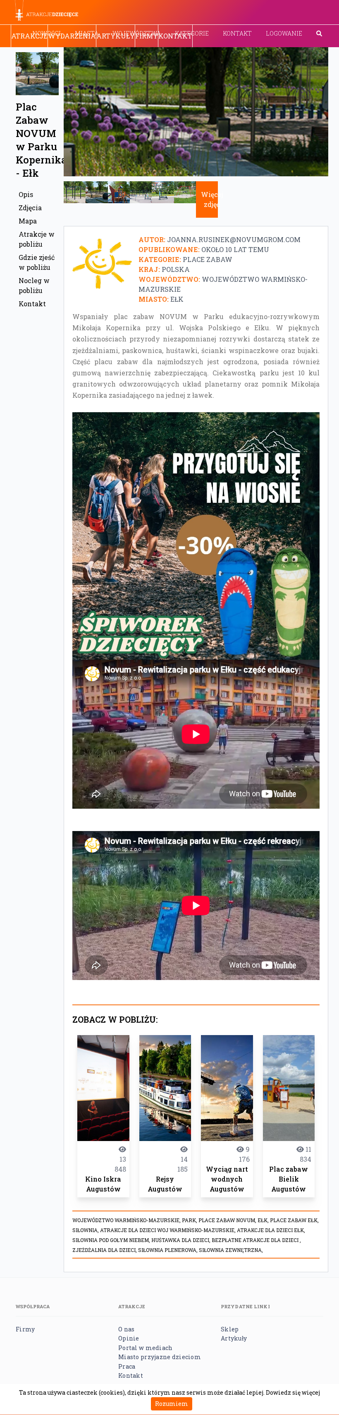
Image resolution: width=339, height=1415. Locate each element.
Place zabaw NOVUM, (228, 1220)
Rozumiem (171, 1404)
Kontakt (237, 33)
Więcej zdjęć (212, 199)
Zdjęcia (30, 207)
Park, (190, 1220)
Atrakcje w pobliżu (37, 239)
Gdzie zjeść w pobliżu (37, 262)
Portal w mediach (145, 1348)
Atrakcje (29, 35)
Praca (126, 1366)
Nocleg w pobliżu (34, 285)
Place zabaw (207, 259)
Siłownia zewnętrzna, (231, 1250)
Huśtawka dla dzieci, (181, 1240)
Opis (26, 194)
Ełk (177, 299)
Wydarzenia (72, 35)
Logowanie (284, 33)
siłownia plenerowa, (168, 1250)
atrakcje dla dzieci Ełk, (271, 1230)
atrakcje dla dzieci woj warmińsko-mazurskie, (168, 1230)
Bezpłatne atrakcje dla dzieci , (256, 1240)
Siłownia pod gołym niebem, (111, 1240)
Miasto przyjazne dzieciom (159, 1357)
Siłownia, (86, 1230)
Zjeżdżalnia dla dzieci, (105, 1250)
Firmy (146, 35)
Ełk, (264, 1220)
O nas (126, 1329)
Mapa (28, 220)
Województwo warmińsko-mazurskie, (127, 1220)
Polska (176, 269)
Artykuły (115, 35)
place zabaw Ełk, (294, 1220)
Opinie (128, 1338)
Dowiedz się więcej (293, 1392)
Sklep (230, 1329)
